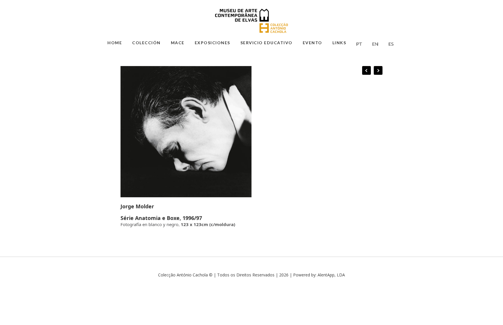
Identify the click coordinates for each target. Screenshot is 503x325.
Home (114, 42)
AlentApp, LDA (331, 275)
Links (339, 42)
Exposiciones (212, 42)
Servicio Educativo (266, 42)
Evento (312, 42)
